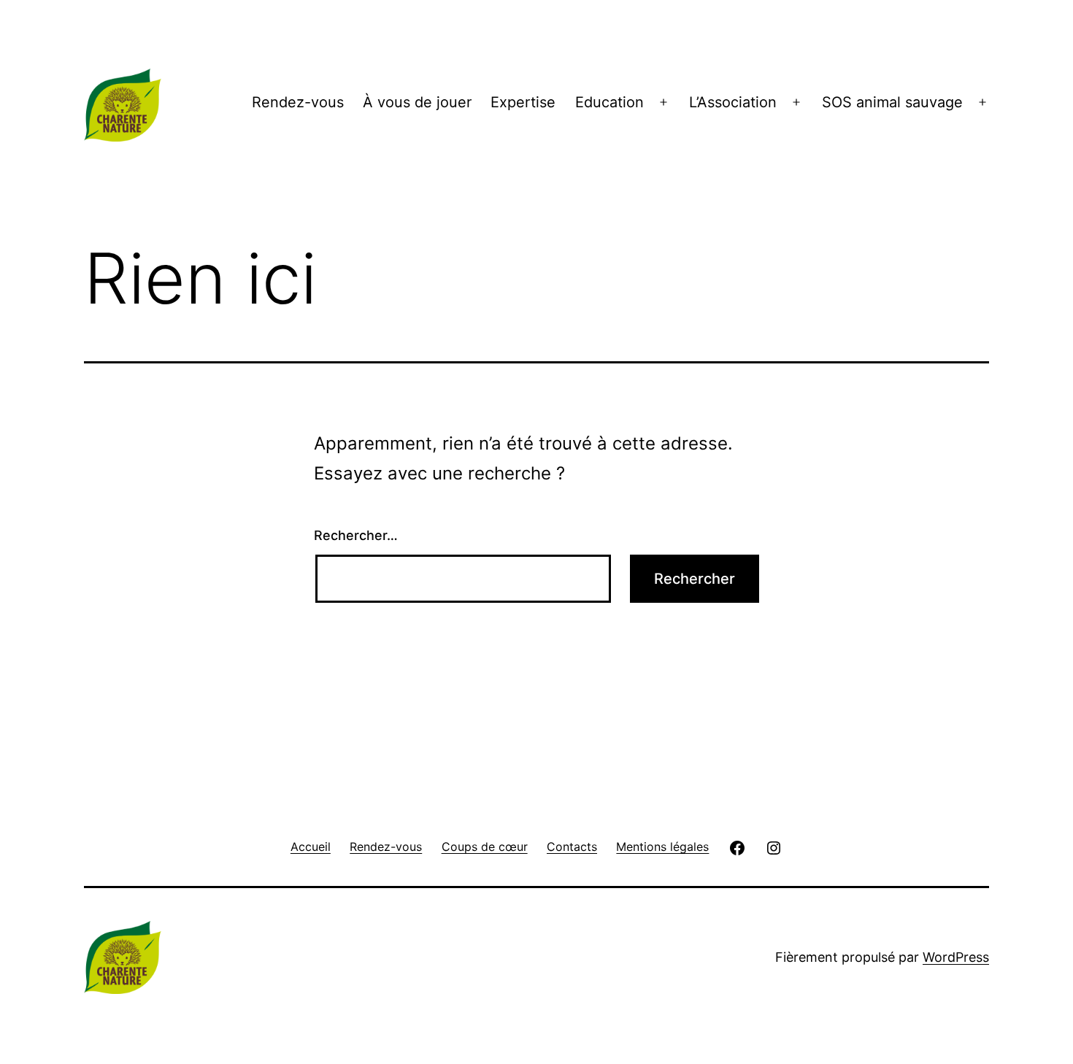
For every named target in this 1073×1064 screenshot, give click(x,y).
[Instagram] (773, 846)
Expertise (523, 102)
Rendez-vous (298, 102)
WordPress (956, 957)
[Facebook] (737, 846)
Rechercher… (356, 535)
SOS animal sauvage (892, 102)
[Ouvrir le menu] (663, 102)
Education (609, 102)
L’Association (733, 102)
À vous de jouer (417, 102)
